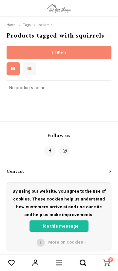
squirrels (45, 25)
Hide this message (59, 226)
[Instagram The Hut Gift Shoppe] (64, 151)
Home (11, 25)
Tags (27, 25)
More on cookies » (67, 242)
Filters (60, 52)
